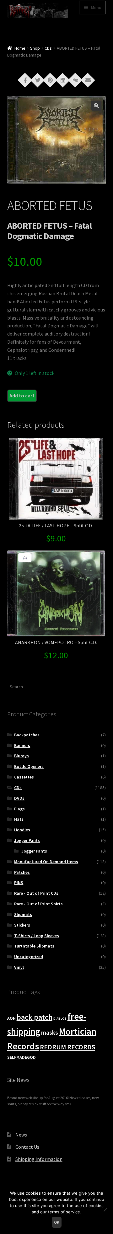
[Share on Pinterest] (50, 79)
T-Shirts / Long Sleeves (36, 935)
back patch (34, 1017)
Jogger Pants (27, 840)
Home (19, 48)
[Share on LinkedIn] (62, 79)
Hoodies (22, 830)
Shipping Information (38, 1159)
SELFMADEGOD (21, 1057)
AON (11, 1018)
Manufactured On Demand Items (46, 861)
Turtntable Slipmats (34, 946)
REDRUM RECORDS (67, 1047)
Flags (19, 809)
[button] (96, 106)
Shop (35, 48)
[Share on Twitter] (37, 79)
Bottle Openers (29, 766)
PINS (18, 882)
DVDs (19, 798)
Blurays (21, 756)
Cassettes (24, 777)
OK (56, 1222)
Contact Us (27, 1147)
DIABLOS (60, 1019)
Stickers (22, 925)
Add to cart (22, 395)
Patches (22, 872)
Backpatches (27, 735)
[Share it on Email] (88, 79)
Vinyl (19, 967)
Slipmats (23, 914)
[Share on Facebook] (25, 79)
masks (49, 1032)
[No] (105, 1210)
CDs (48, 48)
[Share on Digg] (75, 79)
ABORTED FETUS (49, 205)
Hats (19, 819)
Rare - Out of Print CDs (36, 893)
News (21, 1135)
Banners (22, 745)
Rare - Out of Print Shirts (38, 904)
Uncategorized (28, 956)
